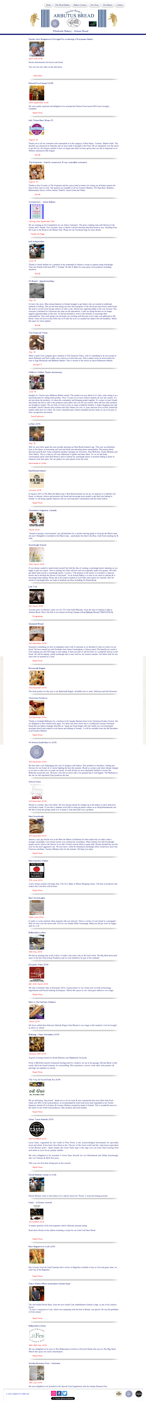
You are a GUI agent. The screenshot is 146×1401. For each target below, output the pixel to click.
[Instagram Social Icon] (53, 1393)
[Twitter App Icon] (64, 1393)
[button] (37, 75)
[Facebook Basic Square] (59, 1393)
